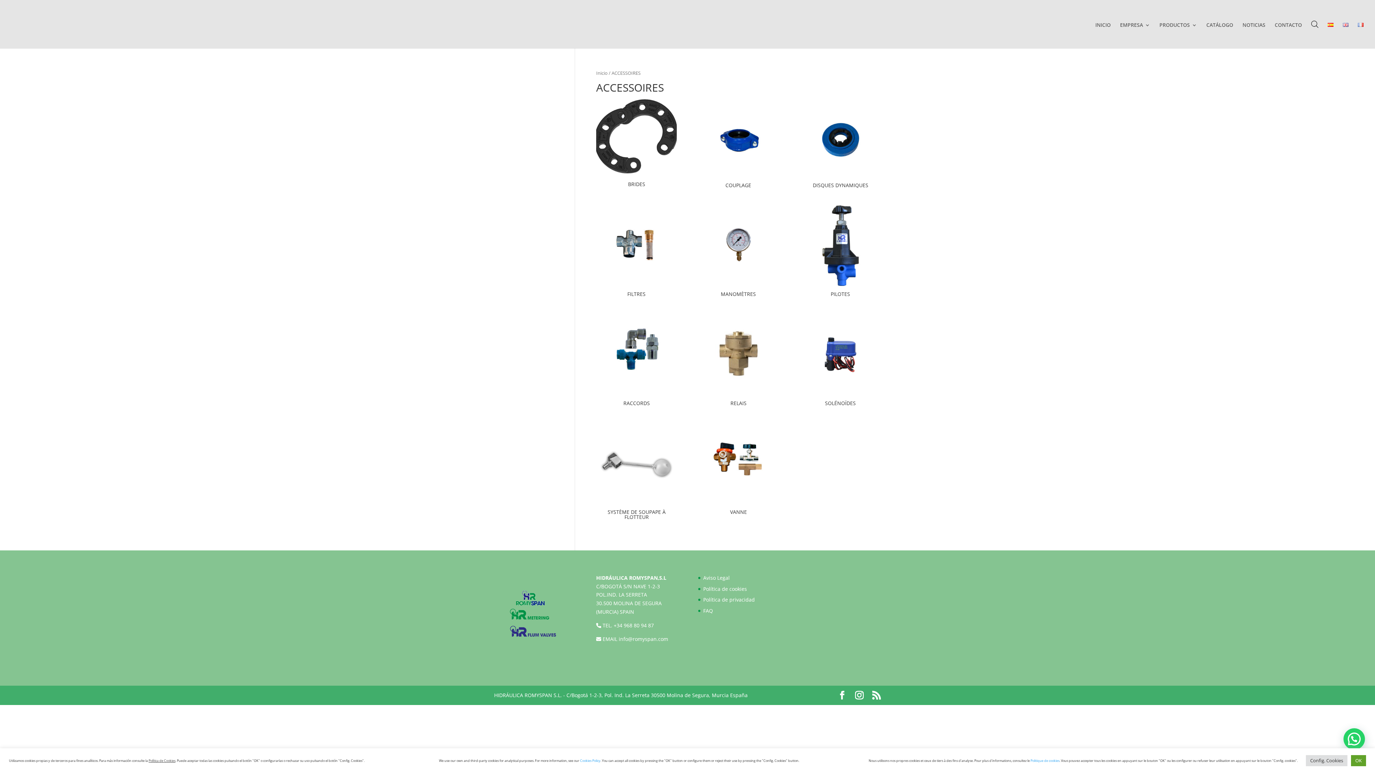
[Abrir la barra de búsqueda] (1314, 24)
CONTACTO (1288, 25)
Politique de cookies (1045, 760)
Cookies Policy (590, 760)
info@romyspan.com (643, 639)
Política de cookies (725, 588)
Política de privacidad (729, 599)
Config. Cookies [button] (1326, 760)
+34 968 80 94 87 (634, 625)
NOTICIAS (1254, 25)
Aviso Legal (716, 577)
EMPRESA (1131, 25)
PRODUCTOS (1174, 25)
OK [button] (1358, 760)
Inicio (602, 73)
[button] (1354, 739)
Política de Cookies (162, 760)
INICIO (1103, 25)
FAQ (708, 610)
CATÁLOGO (1219, 25)
